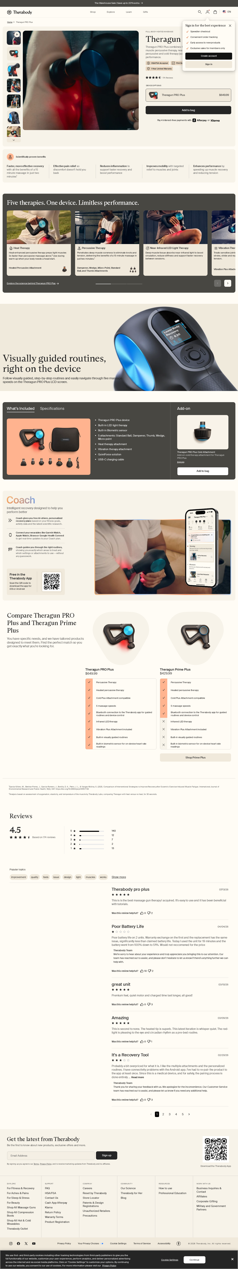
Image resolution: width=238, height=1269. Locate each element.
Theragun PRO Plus (24, 22)
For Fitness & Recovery (20, 1188)
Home (9, 22)
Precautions (90, 1215)
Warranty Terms (54, 1217)
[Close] (232, 1259)
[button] (93, 12)
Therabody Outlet (17, 1228)
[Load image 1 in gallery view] (14, 70)
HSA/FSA (50, 1193)
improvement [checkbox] (18, 877)
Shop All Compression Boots (20, 1214)
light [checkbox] (78, 877)
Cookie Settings (118, 1243)
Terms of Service (142, 1243)
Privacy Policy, (46, 1164)
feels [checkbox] (45, 877)
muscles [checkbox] (90, 877)
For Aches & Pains (18, 1193)
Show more (119, 877)
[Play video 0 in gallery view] (14, 38)
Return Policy (53, 1212)
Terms (36, 1164)
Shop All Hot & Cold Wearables (19, 1222)
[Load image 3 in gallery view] (14, 101)
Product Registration (57, 1222)
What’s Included (20, 408)
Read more (137, 1077)
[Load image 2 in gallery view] (14, 85)
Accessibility (164, 1243)
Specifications (52, 408)
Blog (123, 1198)
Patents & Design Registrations (93, 1204)
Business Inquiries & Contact (209, 1190)
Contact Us (51, 1198)
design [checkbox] (67, 877)
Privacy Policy (64, 1243)
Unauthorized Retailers (96, 1211)
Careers (87, 1188)
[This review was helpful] (141, 913)
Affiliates (202, 1196)
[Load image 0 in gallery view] (14, 54)
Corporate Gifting (207, 1201)
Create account (209, 55)
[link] (215, 120)
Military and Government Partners (211, 1208)
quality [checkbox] (34, 877)
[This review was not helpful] (148, 913)
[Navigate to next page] (189, 1114)
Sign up (106, 1155)
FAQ (47, 1188)
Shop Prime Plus (196, 757)
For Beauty (13, 1203)
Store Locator (91, 1198)
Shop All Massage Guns (21, 1207)
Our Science (128, 1188)
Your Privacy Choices (88, 1243)
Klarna (48, 1207)
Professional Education (172, 1193)
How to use (165, 1188)
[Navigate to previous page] (151, 1114)
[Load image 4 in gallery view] (14, 117)
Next (227, 283)
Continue (194, 1259)
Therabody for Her (131, 1193)
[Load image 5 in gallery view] (14, 133)
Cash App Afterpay (56, 1203)
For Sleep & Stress (18, 1198)
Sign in (208, 64)
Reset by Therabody (94, 1193)
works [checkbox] (103, 877)
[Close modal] (230, 26)
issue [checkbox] (56, 877)
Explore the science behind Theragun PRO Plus (31, 283)
